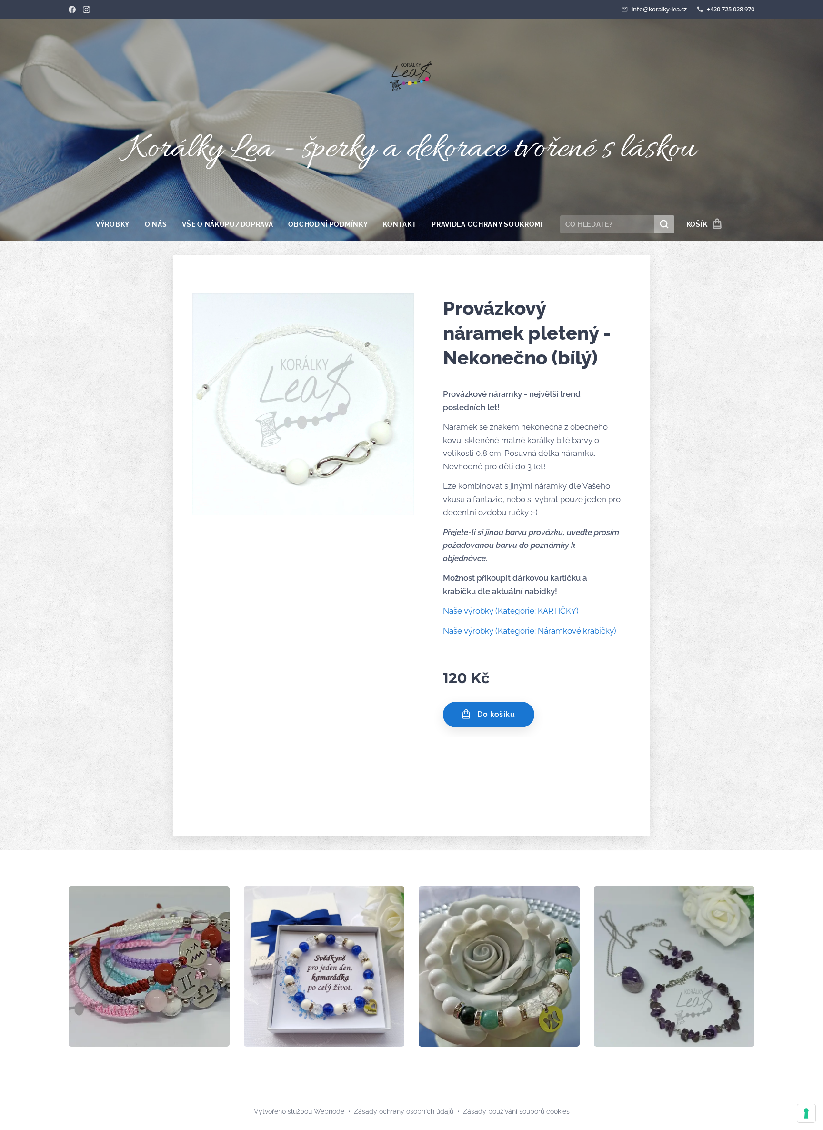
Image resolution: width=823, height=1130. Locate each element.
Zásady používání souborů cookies (516, 1111)
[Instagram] (86, 9)
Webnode (329, 1111)
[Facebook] (72, 9)
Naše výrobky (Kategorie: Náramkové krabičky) (529, 631)
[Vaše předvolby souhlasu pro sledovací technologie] (806, 1113)
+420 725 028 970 (730, 9)
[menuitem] (116, 224)
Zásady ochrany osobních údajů (403, 1111)
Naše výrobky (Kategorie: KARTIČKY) (511, 610)
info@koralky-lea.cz (659, 9)
